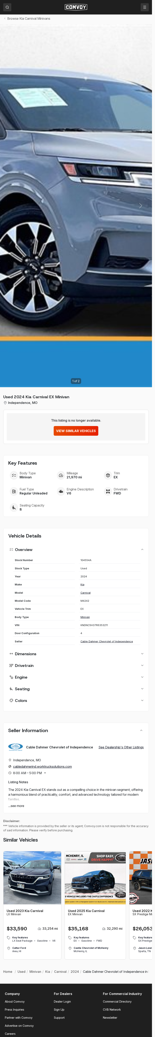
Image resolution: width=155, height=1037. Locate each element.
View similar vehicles (76, 431)
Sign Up (59, 1009)
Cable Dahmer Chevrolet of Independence (107, 641)
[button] (140, 205)
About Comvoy (15, 1001)
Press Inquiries (14, 1009)
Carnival (86, 592)
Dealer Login (62, 1001)
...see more (16, 806)
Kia (82, 584)
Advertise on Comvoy (19, 1025)
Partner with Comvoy (18, 1017)
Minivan (85, 617)
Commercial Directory (117, 1001)
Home (7, 972)
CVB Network (112, 1009)
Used (21, 972)
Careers (10, 1033)
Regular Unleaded (33, 493)
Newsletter (110, 1017)
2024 (75, 972)
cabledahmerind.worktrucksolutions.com (42, 767)
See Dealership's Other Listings (121, 747)
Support (59, 1017)
